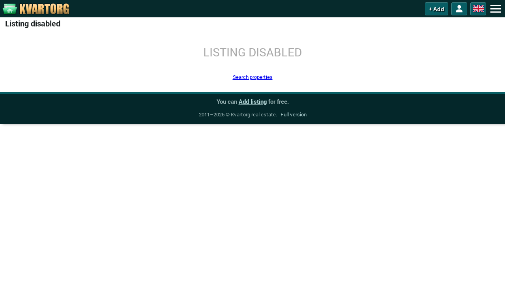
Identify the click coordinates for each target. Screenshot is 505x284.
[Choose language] (478, 8)
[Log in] (459, 8)
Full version (294, 114)
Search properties (253, 76)
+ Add (436, 9)
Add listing (253, 101)
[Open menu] (495, 8)
